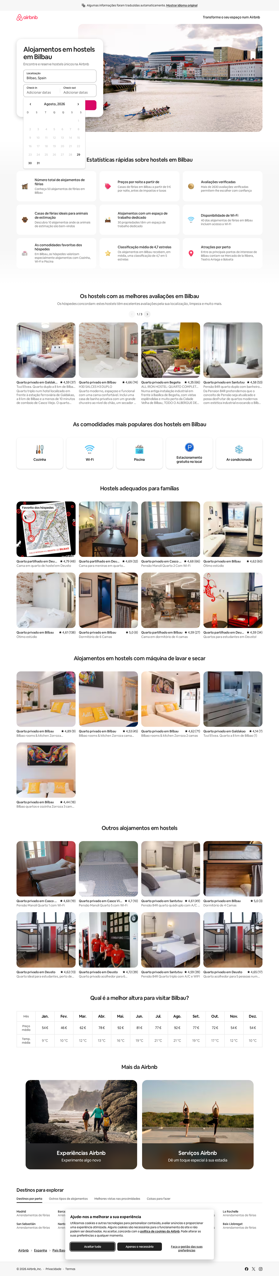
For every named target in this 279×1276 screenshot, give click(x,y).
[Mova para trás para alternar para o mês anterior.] (30, 104)
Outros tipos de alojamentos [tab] (68, 1199)
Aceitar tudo (92, 1247)
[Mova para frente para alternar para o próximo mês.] (78, 104)
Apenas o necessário (140, 1247)
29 (78, 154)
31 (38, 163)
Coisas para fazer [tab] (158, 1199)
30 (30, 163)
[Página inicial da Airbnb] (27, 17)
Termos (70, 1269)
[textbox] (42, 92)
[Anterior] (132, 314)
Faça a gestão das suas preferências (186, 1248)
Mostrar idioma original (181, 5)
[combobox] (60, 77)
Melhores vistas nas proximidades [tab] (117, 1199)
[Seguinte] (147, 314)
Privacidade (53, 1269)
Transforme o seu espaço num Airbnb (231, 17)
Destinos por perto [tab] (29, 1199)
